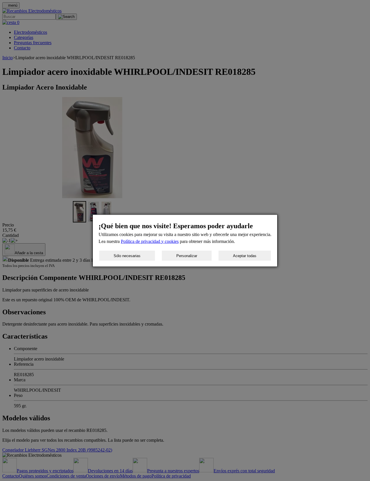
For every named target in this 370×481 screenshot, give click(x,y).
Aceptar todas (244, 255)
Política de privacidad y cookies (150, 241)
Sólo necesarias (127, 255)
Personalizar (186, 255)
